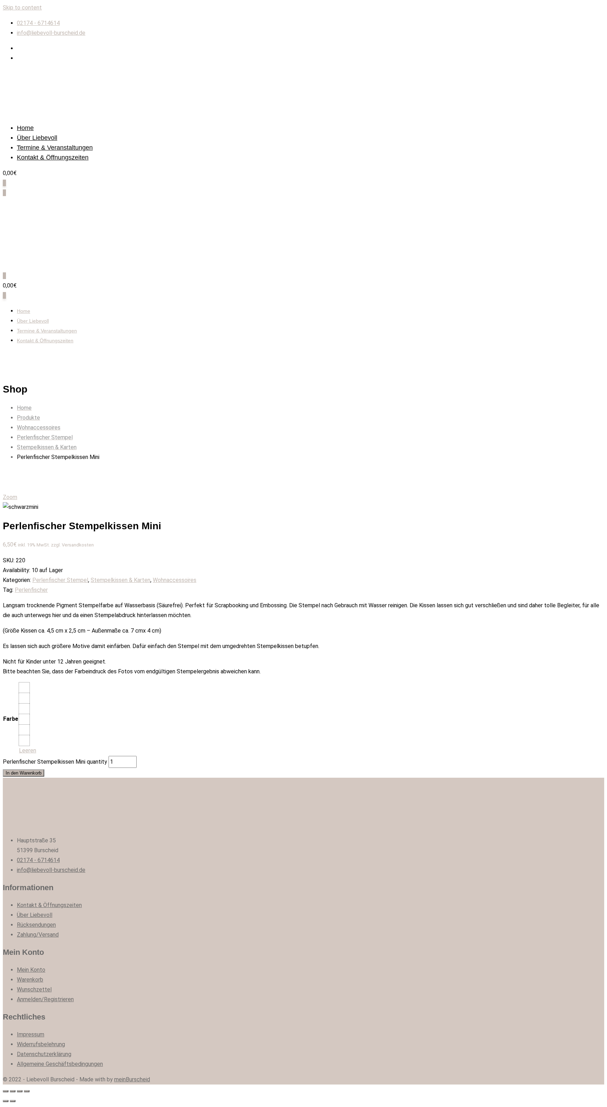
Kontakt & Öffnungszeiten (53, 157)
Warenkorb (30, 979)
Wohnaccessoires (174, 580)
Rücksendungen (36, 924)
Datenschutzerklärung (44, 1054)
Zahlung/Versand (38, 934)
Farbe (10, 719)
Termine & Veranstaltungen (55, 147)
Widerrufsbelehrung (41, 1044)
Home (25, 127)
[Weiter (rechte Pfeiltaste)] (12, 1101)
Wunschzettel (34, 989)
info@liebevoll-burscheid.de (51, 33)
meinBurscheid (132, 1079)
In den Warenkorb (23, 773)
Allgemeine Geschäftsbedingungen (60, 1064)
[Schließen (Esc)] (5, 1091)
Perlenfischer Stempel (60, 580)
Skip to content (22, 7)
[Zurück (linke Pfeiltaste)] (5, 1101)
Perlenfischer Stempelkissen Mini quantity (55, 761)
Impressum (30, 1034)
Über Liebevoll (37, 137)
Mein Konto (31, 969)
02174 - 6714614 (38, 23)
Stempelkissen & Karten (120, 580)
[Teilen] (12, 1091)
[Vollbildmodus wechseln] (19, 1091)
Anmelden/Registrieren (45, 999)
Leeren (27, 750)
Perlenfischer (31, 590)
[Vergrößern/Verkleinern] (27, 1091)
